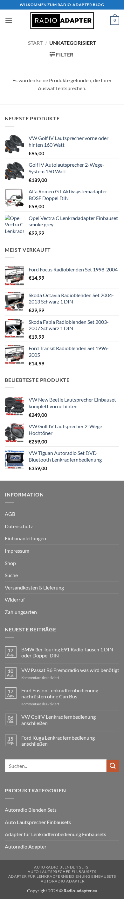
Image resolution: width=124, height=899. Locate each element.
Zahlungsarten (21, 612)
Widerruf (15, 599)
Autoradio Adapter (25, 846)
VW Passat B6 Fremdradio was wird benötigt (70, 670)
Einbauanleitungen (25, 538)
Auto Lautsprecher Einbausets (38, 822)
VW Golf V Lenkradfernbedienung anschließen (58, 720)
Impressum (17, 551)
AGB (10, 514)
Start (35, 43)
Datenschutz (19, 526)
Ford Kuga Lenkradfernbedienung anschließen (58, 741)
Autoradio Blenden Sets (31, 810)
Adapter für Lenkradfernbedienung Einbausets (55, 834)
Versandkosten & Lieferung (34, 587)
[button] (8, 20)
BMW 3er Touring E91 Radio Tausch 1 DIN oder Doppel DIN (67, 652)
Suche (11, 575)
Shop (10, 563)
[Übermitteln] (113, 766)
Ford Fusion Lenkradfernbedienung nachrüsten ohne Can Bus (59, 693)
